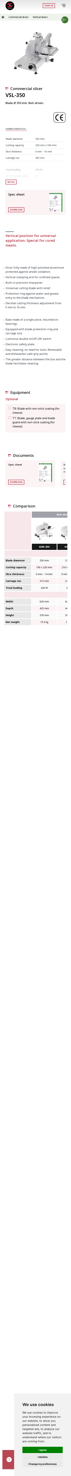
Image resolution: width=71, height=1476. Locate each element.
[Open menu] (64, 5)
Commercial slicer (26, 88)
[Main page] (10, 5)
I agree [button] (43, 1449)
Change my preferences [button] (42, 1463)
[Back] (59, 5)
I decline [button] (43, 1456)
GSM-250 (44, 546)
